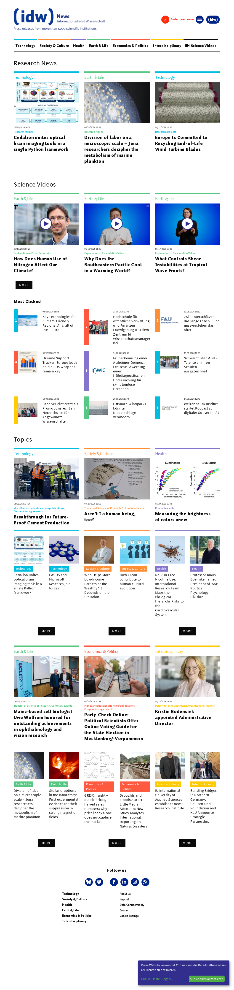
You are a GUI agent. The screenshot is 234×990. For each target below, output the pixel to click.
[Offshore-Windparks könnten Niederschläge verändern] (98, 407)
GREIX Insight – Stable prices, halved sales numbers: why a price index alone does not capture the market (98, 808)
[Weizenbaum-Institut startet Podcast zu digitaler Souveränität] (169, 407)
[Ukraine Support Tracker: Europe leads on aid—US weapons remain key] (27, 362)
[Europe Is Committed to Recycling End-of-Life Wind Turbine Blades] (187, 102)
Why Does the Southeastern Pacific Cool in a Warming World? (113, 264)
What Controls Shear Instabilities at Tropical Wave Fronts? (181, 264)
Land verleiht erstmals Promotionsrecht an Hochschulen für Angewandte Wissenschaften (60, 412)
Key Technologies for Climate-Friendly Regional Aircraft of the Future (59, 323)
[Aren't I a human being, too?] (116, 478)
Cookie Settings (129, 916)
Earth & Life (99, 46)
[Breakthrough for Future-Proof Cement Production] (46, 478)
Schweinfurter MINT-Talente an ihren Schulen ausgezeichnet (200, 365)
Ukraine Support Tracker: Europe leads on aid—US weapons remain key (60, 365)
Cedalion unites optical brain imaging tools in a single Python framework (41, 143)
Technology (25, 46)
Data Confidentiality (132, 905)
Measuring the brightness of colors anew (183, 516)
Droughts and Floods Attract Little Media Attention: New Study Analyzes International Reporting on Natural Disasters (133, 810)
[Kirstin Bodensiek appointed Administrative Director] (187, 676)
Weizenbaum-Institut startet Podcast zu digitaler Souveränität (201, 408)
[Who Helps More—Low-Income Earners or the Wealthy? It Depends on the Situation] (99, 550)
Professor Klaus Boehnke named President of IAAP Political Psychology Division (204, 585)
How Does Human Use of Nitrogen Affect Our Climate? (40, 264)
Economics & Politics (130, 46)
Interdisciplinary (167, 46)
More (24, 285)
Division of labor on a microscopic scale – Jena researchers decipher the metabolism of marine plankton (111, 149)
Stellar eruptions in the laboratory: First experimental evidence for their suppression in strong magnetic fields (63, 803)
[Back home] (59, 19)
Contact (124, 910)
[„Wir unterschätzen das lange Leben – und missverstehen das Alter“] (169, 320)
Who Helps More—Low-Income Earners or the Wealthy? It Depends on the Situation (99, 585)
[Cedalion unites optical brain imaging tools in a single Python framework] (46, 102)
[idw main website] (213, 20)
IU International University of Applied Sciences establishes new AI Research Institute (170, 799)
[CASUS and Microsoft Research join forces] (64, 550)
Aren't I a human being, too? (110, 516)
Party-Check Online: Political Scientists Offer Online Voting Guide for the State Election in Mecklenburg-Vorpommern (113, 726)
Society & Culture (54, 46)
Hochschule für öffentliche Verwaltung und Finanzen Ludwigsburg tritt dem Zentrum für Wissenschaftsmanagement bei (135, 329)
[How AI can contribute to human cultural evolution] (135, 550)
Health (79, 46)
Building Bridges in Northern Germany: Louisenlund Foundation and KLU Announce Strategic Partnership (203, 805)
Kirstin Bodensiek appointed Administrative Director (183, 717)
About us (125, 894)
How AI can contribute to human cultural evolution (132, 581)
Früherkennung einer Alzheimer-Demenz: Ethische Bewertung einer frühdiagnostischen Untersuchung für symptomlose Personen (130, 373)
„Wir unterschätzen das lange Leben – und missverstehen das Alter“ (202, 323)
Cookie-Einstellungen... (156, 979)
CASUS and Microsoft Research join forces (60, 581)
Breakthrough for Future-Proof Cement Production (41, 519)
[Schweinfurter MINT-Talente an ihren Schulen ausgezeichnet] (169, 362)
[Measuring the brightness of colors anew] (187, 478)
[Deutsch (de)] (200, 20)
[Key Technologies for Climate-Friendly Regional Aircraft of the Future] (27, 320)
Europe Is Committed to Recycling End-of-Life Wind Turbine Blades (181, 143)
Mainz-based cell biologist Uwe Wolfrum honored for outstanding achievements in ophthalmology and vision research (43, 723)
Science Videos (202, 46)
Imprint (124, 899)
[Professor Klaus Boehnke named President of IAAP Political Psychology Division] (205, 550)
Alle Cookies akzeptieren (206, 979)
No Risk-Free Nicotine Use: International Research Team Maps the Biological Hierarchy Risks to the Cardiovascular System (169, 594)
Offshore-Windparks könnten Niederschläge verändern (129, 410)
